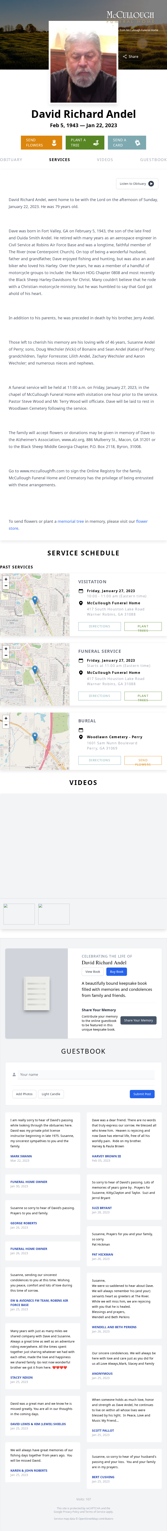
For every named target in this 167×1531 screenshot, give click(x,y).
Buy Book (116, 972)
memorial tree (71, 521)
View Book (92, 972)
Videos (105, 159)
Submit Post (142, 1094)
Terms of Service (95, 1512)
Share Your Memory (138, 1020)
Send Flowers (143, 761)
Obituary (11, 159)
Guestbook (153, 159)
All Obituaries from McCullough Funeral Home (130, 30)
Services (59, 159)
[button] (35, 600)
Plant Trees (143, 627)
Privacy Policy (71, 1512)
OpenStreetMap (88, 1519)
